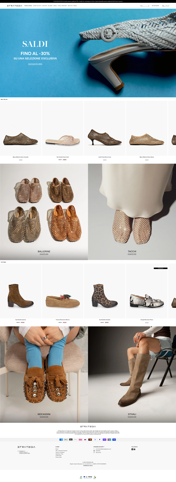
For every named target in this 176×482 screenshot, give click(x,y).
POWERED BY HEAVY (88, 465)
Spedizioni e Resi (59, 453)
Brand (57, 449)
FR (168, 5)
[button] (163, 5)
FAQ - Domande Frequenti (61, 450)
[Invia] (148, 5)
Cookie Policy (58, 455)
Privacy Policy (59, 457)
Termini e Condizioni (60, 452)
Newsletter (98, 450)
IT (165, 5)
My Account (98, 452)
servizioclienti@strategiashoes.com (103, 449)
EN (166, 5)
